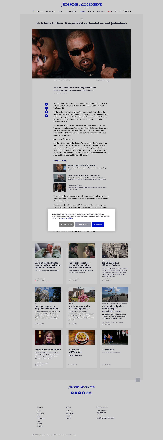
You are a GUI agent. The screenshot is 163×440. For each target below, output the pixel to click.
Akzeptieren (98, 224)
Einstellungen (82, 224)
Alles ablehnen (66, 224)
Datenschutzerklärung (66, 218)
